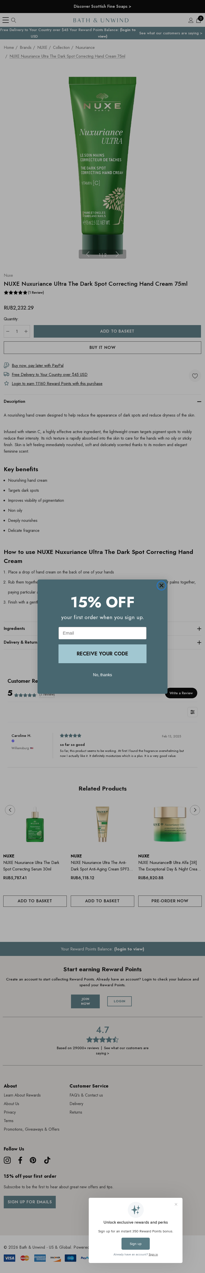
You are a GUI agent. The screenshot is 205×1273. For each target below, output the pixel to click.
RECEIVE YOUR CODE (102, 653)
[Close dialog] (162, 585)
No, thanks (102, 675)
